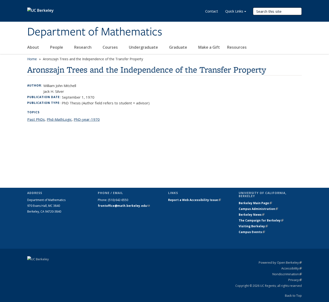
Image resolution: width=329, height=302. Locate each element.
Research (83, 47)
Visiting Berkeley (253, 226)
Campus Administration (258, 209)
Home (32, 59)
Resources (237, 47)
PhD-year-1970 (87, 119)
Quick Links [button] (234, 11)
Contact (211, 11)
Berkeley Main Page (255, 203)
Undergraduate (144, 47)
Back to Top (293, 295)
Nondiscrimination (287, 274)
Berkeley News (251, 215)
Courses (111, 47)
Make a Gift (209, 47)
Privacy (295, 280)
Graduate (178, 47)
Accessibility (291, 268)
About (33, 47)
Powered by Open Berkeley (280, 262)
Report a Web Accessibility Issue (194, 200)
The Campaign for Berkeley (261, 220)
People (57, 47)
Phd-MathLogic (59, 119)
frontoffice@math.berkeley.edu (124, 206)
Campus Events (252, 232)
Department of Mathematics (94, 32)
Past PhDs (36, 119)
